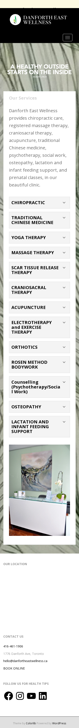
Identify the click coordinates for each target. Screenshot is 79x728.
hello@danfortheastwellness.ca (25, 661)
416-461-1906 (13, 646)
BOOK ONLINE (14, 668)
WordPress (59, 723)
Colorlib (31, 723)
